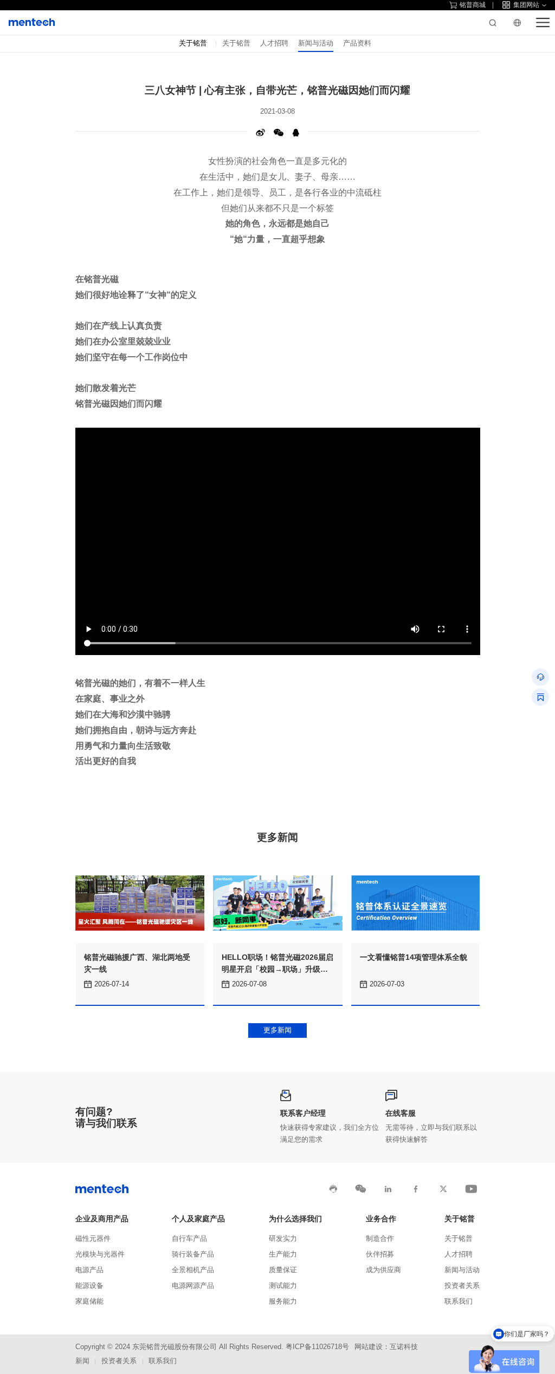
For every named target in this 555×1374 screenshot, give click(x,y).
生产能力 (283, 1254)
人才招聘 (274, 43)
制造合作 (380, 1238)
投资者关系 (462, 1286)
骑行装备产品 (193, 1254)
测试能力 (283, 1286)
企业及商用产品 (101, 1219)
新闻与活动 (315, 43)
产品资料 (357, 43)
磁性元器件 (93, 1238)
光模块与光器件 (100, 1254)
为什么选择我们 (295, 1219)
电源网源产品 (193, 1286)
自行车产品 (189, 1238)
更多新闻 (277, 1030)
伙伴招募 (380, 1254)
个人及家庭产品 (198, 1219)
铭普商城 (473, 5)
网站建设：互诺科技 (386, 1347)
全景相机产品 (193, 1270)
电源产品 (89, 1270)
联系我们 (458, 1301)
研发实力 (283, 1238)
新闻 (82, 1361)
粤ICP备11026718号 (317, 1347)
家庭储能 (89, 1301)
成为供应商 (383, 1270)
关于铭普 (236, 43)
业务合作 (381, 1219)
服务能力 (283, 1301)
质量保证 (283, 1270)
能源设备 (89, 1286)
